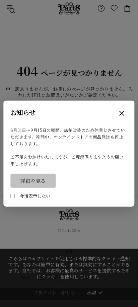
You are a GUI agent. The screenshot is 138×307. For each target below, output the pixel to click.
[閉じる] (122, 113)
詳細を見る (33, 180)
